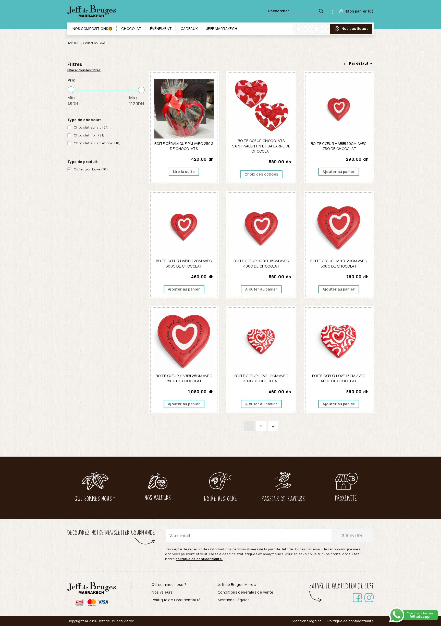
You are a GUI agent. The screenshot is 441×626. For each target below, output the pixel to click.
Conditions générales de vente (246, 592)
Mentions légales (306, 621)
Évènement (161, 28)
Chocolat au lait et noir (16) (97, 143)
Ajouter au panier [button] (339, 171)
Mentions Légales (234, 599)
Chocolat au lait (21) (91, 127)
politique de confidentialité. (199, 559)
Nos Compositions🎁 (92, 28)
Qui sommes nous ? (169, 584)
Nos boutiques (355, 28)
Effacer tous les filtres (84, 70)
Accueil (72, 43)
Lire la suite (184, 171)
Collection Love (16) (91, 169)
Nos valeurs (162, 592)
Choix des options (261, 174)
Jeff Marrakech (221, 28)
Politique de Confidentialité (176, 599)
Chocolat (131, 28)
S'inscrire (352, 535)
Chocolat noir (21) (89, 135)
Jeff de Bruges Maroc (237, 584)
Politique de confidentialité (350, 621)
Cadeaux (189, 28)
